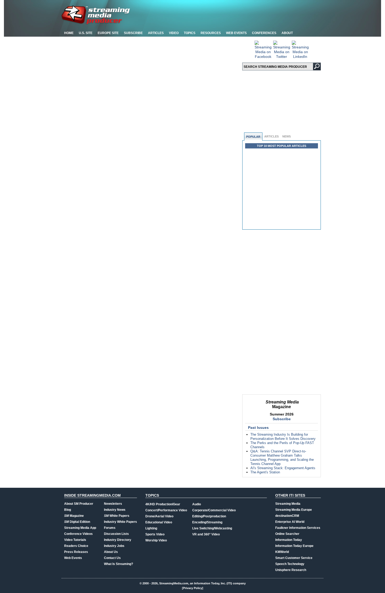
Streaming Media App (80, 528)
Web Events (236, 33)
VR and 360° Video (206, 534)
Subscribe (133, 33)
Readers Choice (76, 546)
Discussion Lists (116, 534)
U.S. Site (85, 33)
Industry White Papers (120, 522)
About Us (111, 552)
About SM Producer (78, 504)
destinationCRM (287, 516)
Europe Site (108, 33)
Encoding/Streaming (207, 522)
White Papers (116, 516)
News (286, 136)
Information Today (288, 540)
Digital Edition (77, 522)
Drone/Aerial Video (159, 516)
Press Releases (76, 552)
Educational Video (158, 522)
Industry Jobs (114, 546)
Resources (211, 33)
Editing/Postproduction (209, 516)
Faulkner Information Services (297, 528)
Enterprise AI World (289, 522)
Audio (196, 504)
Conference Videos (78, 534)
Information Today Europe (294, 546)
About (287, 33)
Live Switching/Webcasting (212, 528)
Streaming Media (287, 504)
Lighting (151, 528)
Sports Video (154, 534)
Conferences (264, 33)
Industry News (114, 510)
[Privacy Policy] (192, 588)
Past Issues (258, 427)
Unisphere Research (290, 570)
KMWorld (282, 552)
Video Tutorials (75, 540)
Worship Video (156, 540)
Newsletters (113, 504)
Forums (110, 528)
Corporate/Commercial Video (214, 510)
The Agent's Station (265, 472)
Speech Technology (289, 564)
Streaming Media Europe (293, 510)
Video (174, 33)
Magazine (74, 516)
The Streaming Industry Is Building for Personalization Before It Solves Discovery (283, 437)
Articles (156, 33)
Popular (253, 136)
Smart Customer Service (293, 558)
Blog (67, 510)
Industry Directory (117, 540)
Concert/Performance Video (166, 510)
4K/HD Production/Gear (162, 504)
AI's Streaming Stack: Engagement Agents (282, 468)
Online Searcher (287, 534)
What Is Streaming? (118, 564)
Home (69, 33)
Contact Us (112, 558)
